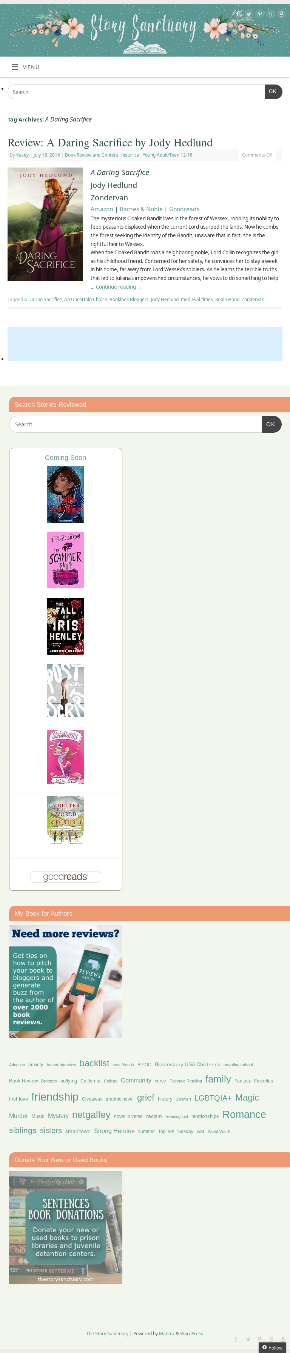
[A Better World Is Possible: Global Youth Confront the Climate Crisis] (65, 843)
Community (136, 1080)
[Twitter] (247, 15)
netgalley (91, 1114)
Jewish (183, 1099)
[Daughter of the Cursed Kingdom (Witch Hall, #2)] (65, 521)
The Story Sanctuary (107, 1333)
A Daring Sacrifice (43, 299)
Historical (130, 155)
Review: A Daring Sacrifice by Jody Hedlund (110, 141)
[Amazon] (280, 15)
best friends (123, 1064)
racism (154, 1116)
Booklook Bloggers (129, 299)
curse (160, 1081)
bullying (68, 1081)
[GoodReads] (269, 15)
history (165, 1099)
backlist (94, 1063)
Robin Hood (227, 299)
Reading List (176, 1116)
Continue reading (119, 286)
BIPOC (144, 1064)
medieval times (197, 299)
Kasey (22, 155)
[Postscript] (65, 715)
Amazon (102, 209)
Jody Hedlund (165, 299)
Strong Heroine (114, 1131)
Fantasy (242, 1081)
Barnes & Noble (141, 209)
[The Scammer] (65, 586)
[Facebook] (236, 15)
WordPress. (192, 1333)
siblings (23, 1130)
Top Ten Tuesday (175, 1131)
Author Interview (61, 1064)
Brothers (49, 1081)
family (218, 1079)
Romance (244, 1114)
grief (145, 1097)
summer (146, 1131)
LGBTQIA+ (213, 1097)
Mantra (166, 1333)
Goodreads (184, 209)
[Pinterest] (258, 15)
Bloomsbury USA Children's (187, 1064)
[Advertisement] (145, 344)
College (110, 1081)
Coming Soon (65, 457)
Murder (18, 1115)
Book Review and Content (91, 155)
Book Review (23, 1081)
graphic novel (120, 1099)
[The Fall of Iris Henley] (65, 653)
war (200, 1131)
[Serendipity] (65, 781)
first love (18, 1099)
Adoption (17, 1064)
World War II (219, 1131)
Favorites (263, 1081)
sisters (51, 1130)
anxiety (35, 1064)
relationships (205, 1116)
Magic (247, 1097)
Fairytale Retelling (186, 1081)
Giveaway (92, 1099)
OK (271, 91)
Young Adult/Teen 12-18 (168, 155)
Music (38, 1116)
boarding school (238, 1064)
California (90, 1081)
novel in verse (128, 1116)
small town (78, 1131)
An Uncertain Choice (85, 299)
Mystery (58, 1116)
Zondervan (253, 299)
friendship (55, 1096)
